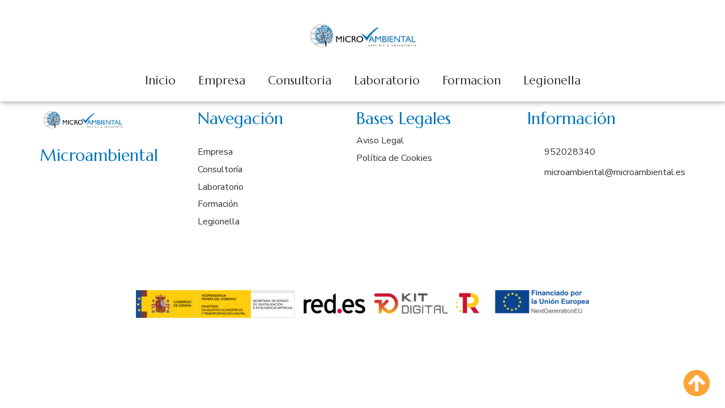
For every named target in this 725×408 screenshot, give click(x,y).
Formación (218, 204)
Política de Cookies (394, 158)
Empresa (221, 80)
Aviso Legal (380, 140)
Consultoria (299, 80)
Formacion (471, 80)
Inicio (160, 80)
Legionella (552, 80)
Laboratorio (387, 80)
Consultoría (220, 169)
